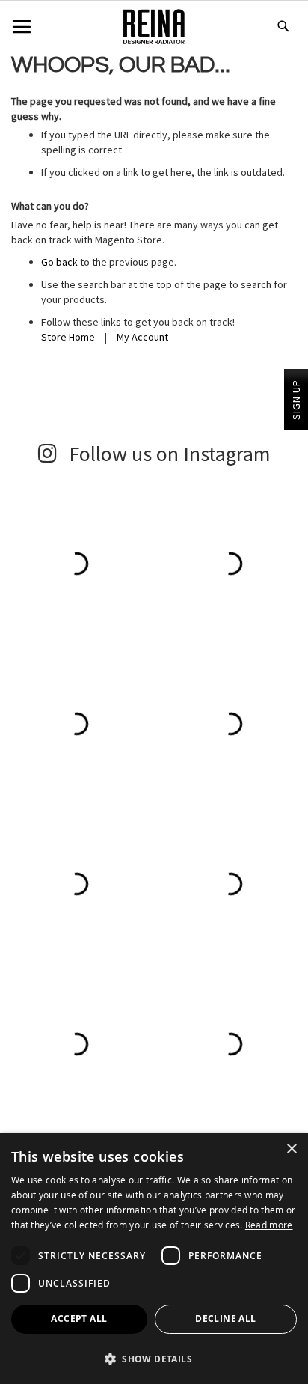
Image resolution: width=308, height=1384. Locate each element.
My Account (142, 337)
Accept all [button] (79, 1318)
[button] (154, 1358)
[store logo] (154, 28)
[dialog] (154, 1258)
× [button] (291, 1149)
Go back (59, 262)
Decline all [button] (225, 1318)
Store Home (68, 337)
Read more (269, 1225)
